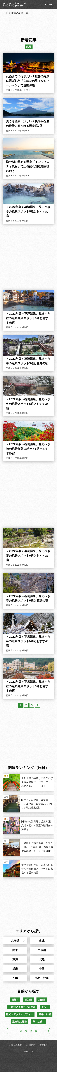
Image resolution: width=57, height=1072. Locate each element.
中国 (42, 968)
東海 (15, 959)
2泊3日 (42, 999)
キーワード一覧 (28, 1031)
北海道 (15, 940)
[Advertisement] (28, 25)
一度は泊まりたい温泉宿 (22, 1007)
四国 (15, 977)
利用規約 (30, 1045)
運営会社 (43, 1045)
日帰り (15, 999)
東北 (42, 940)
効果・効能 (45, 1014)
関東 (15, 950)
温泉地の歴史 (19, 1021)
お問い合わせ (15, 1045)
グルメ (44, 1007)
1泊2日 (28, 999)
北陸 (42, 959)
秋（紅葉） (39, 1021)
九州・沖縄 (42, 977)
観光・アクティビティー (19, 1014)
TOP (5, 13)
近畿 (15, 968)
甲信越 (42, 950)
